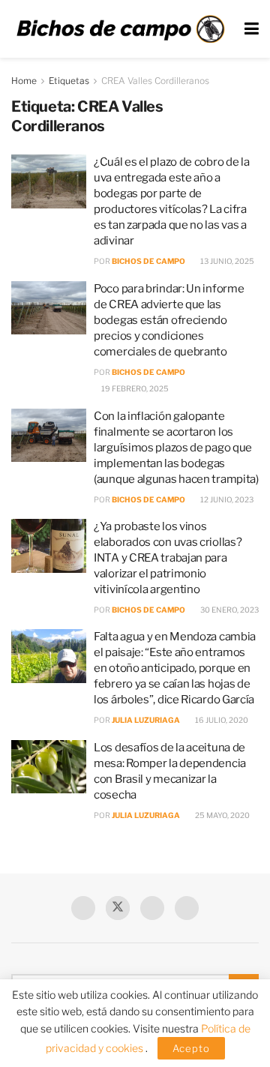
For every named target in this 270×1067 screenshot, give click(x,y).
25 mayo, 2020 (222, 815)
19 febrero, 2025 (134, 388)
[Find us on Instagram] (187, 908)
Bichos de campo (148, 260)
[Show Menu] (251, 29)
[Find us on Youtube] (152, 908)
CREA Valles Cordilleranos (155, 80)
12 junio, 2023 (226, 499)
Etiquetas (69, 80)
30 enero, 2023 (229, 609)
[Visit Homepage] (120, 29)
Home (24, 80)
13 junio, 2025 (226, 260)
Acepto (191, 1048)
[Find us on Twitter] (118, 908)
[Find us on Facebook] (83, 908)
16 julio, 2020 (221, 719)
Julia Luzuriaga (146, 719)
